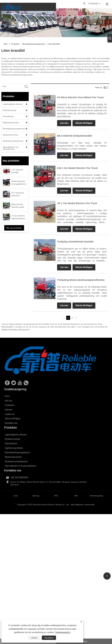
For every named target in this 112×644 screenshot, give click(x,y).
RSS (56, 496)
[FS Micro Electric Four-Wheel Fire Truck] (44, 106)
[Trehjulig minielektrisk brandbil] (44, 250)
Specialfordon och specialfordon (10, 148)
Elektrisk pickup (9, 110)
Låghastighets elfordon (13, 104)
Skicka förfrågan (83, 123)
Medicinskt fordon (10, 135)
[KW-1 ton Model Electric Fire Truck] (44, 176)
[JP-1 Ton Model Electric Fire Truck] (44, 211)
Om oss (8, 400)
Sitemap (35, 496)
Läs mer (64, 123)
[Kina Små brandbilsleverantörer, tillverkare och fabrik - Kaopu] (11, 7)
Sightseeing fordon (11, 122)
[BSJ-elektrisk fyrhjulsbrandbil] (44, 144)
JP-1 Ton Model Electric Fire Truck (77, 203)
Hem (6, 44)
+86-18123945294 (19, 477)
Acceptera (49, 638)
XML (76, 496)
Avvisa (34, 638)
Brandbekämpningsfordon (34, 44)
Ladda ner (10, 414)
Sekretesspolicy (63, 632)
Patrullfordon (8, 116)
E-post (84, 641)
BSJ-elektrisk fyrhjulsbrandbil (74, 135)
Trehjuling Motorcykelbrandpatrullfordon (81, 280)
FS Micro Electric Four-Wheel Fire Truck (80, 97)
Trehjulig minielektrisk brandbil (75, 241)
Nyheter (8, 410)
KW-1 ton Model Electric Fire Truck (77, 168)
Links (15, 496)
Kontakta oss (11, 423)
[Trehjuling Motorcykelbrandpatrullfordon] (44, 288)
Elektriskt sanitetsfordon (13, 141)
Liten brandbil (54, 44)
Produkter (15, 44)
